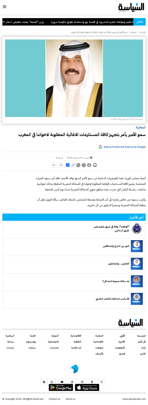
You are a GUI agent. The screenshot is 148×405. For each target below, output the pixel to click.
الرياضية (9, 336)
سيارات (32, 348)
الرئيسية (143, 32)
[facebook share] (89, 165)
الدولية (55, 336)
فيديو (122, 354)
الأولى (122, 336)
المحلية (141, 127)
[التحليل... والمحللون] (137, 264)
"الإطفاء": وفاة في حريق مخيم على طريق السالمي (111, 228)
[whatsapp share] (78, 165)
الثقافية (77, 342)
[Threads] (72, 382)
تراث (143, 348)
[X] (101, 382)
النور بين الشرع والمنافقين (116, 246)
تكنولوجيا (120, 348)
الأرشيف (99, 354)
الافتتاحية (98, 342)
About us (70, 399)
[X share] (84, 165)
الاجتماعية (53, 342)
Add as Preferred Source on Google (125, 147)
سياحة (10, 342)
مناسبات (54, 348)
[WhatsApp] (51, 382)
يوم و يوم (31, 342)
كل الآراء (142, 342)
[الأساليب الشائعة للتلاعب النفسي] (137, 299)
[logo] (131, 7)
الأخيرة (122, 342)
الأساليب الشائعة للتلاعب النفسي (112, 299)
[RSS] (44, 382)
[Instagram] (82, 382)
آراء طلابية (76, 348)
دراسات (10, 348)
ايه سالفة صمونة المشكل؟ (115, 281)
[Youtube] (62, 382)
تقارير (143, 354)
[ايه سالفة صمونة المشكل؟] (137, 281)
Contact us (54, 399)
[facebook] (91, 382)
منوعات (99, 348)
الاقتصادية (76, 336)
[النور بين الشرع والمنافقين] (137, 246)
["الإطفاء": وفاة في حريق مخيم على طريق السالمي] (137, 229)
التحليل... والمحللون (118, 264)
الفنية (33, 336)
